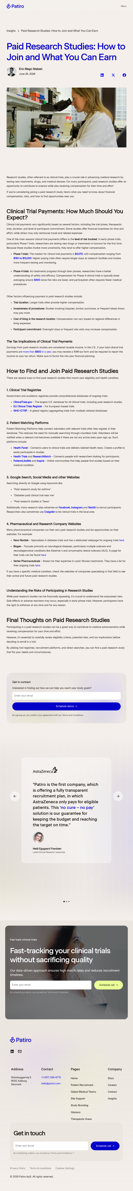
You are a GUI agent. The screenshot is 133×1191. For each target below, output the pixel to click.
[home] (15, 6)
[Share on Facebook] (124, 75)
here (121, 540)
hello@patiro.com (51, 1083)
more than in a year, (37, 351)
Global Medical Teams (83, 1091)
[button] (122, 6)
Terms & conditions (40, 1168)
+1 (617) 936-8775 (51, 1077)
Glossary (76, 1112)
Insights (112, 1098)
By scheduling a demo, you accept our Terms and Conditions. (39, 992)
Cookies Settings (64, 1168)
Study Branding (79, 1105)
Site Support (78, 1098)
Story (111, 1078)
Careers (112, 1085)
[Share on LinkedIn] (102, 75)
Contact (112, 1091)
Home (74, 1078)
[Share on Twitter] (113, 75)
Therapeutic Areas (81, 1119)
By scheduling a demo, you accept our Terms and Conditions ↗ (44, 1153)
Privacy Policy (17, 1168)
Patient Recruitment (82, 1085)
